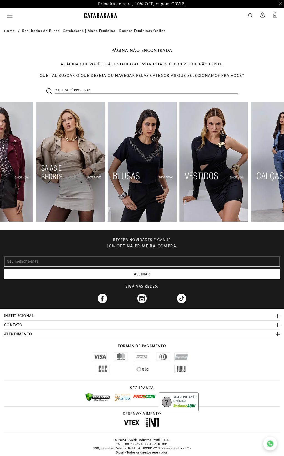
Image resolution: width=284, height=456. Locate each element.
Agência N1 (152, 422)
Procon (140, 394)
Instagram (142, 298)
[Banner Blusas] (142, 162)
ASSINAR (142, 274)
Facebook (102, 298)
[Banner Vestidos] (213, 162)
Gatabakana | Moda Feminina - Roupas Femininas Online (114, 31)
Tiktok (181, 298)
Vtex (131, 422)
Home (9, 31)
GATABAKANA (100, 15)
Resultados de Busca (41, 31)
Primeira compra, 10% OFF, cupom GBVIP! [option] (142, 4)
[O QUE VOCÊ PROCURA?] (251, 15)
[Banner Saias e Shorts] (70, 162)
